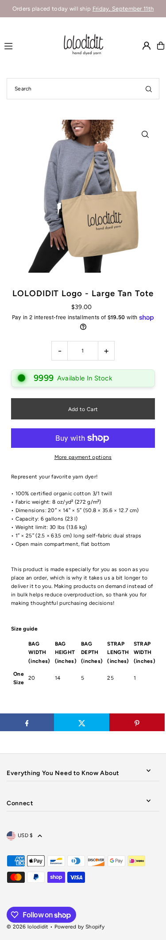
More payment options (83, 457)
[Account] (147, 46)
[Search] (148, 88)
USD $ (25, 835)
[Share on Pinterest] (137, 722)
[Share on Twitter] (81, 722)
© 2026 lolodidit (28, 927)
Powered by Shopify (79, 927)
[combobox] (83, 88)
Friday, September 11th (123, 8)
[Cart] (160, 46)
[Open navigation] (29, 45)
